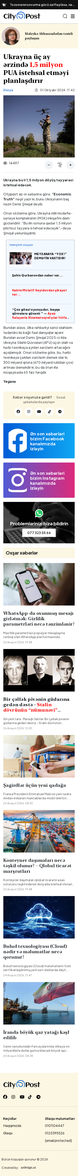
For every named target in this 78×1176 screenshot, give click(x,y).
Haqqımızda (12, 1125)
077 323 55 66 (39, 532)
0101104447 (54, 1125)
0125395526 (54, 1133)
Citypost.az (12, 194)
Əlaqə (7, 1133)
